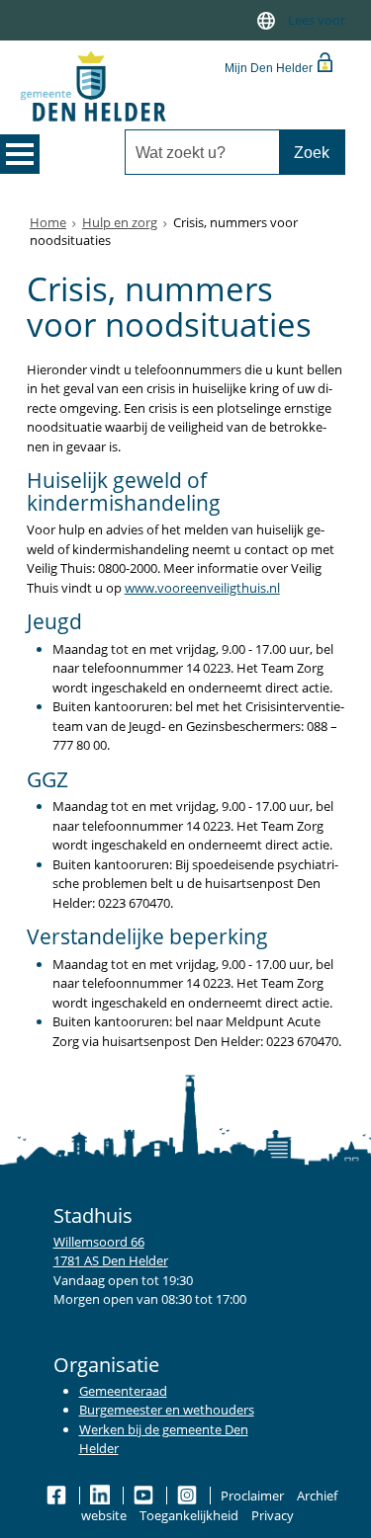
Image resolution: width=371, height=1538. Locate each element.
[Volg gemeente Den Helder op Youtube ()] (145, 1495)
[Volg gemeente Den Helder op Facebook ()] (57, 1495)
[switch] (266, 20)
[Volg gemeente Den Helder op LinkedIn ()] (101, 1495)
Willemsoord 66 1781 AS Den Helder (110, 1251)
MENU (20, 154)
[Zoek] (311, 152)
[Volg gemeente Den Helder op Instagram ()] (188, 1495)
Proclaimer (252, 1495)
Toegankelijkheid (188, 1515)
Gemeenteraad (123, 1391)
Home (48, 222)
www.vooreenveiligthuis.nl (202, 588)
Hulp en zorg (119, 222)
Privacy (272, 1515)
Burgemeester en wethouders (166, 1409)
